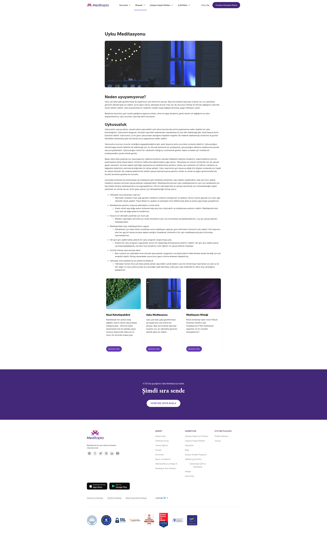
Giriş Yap (205, 5)
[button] (162, 498)
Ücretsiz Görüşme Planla (226, 5)
